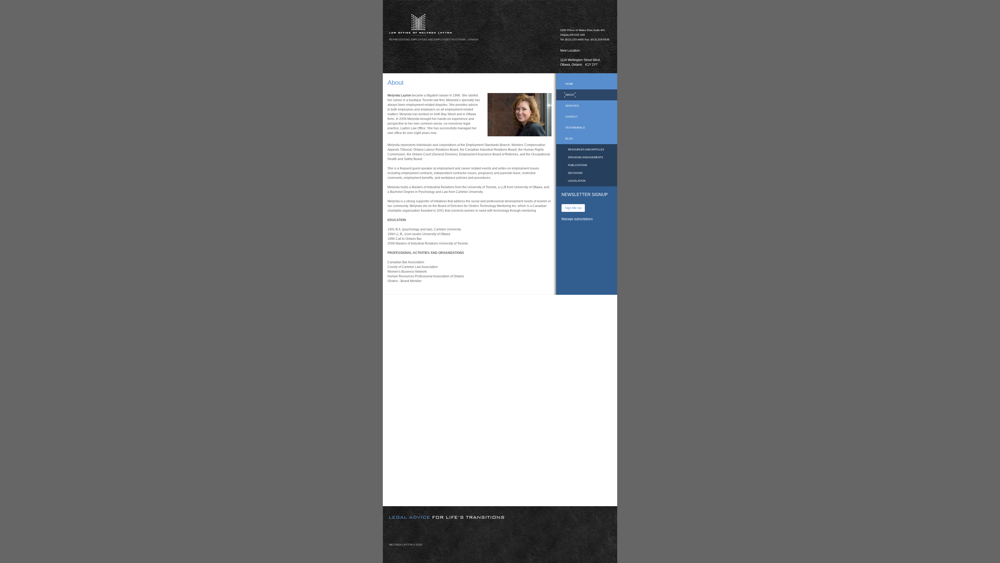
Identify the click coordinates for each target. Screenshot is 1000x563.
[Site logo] (471, 24)
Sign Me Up (573, 208)
